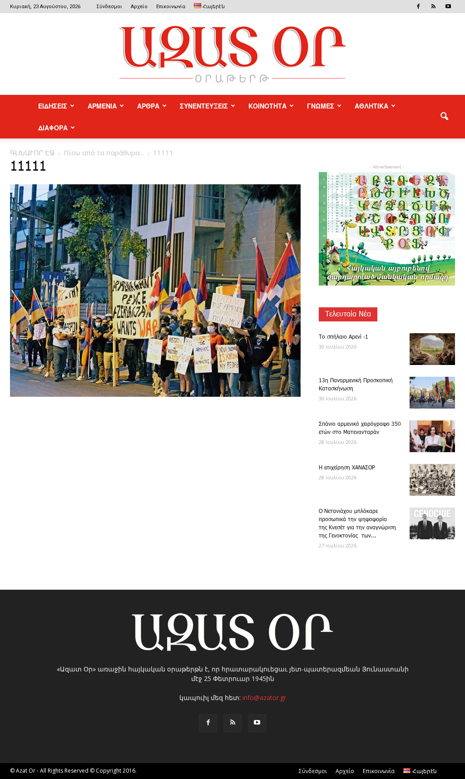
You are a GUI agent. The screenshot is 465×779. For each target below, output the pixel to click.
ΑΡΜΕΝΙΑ (102, 105)
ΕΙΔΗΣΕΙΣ (52, 105)
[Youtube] (448, 6)
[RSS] (433, 6)
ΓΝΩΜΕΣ (320, 105)
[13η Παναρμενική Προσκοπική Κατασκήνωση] (432, 393)
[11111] (155, 395)
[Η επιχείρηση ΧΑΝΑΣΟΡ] (432, 480)
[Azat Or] (232, 54)
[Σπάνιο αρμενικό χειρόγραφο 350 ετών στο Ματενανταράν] (432, 436)
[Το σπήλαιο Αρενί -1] (432, 349)
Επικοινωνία (170, 7)
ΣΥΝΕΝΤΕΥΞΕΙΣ (204, 105)
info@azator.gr (264, 697)
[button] (444, 117)
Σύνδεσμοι (109, 7)
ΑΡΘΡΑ (148, 105)
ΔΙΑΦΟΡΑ (53, 127)
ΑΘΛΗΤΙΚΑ (371, 105)
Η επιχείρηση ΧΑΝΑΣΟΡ (347, 467)
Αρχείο (139, 7)
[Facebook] (418, 6)
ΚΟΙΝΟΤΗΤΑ (267, 105)
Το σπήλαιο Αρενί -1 (343, 337)
